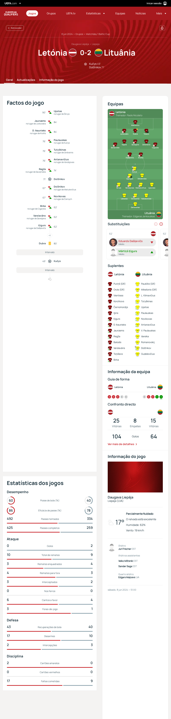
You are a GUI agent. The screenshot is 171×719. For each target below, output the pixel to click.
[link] (32, 13)
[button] (95, 13)
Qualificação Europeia (11, 13)
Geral (9, 79)
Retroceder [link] (16, 28)
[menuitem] (33, 13)
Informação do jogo (51, 79)
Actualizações (26, 79)
